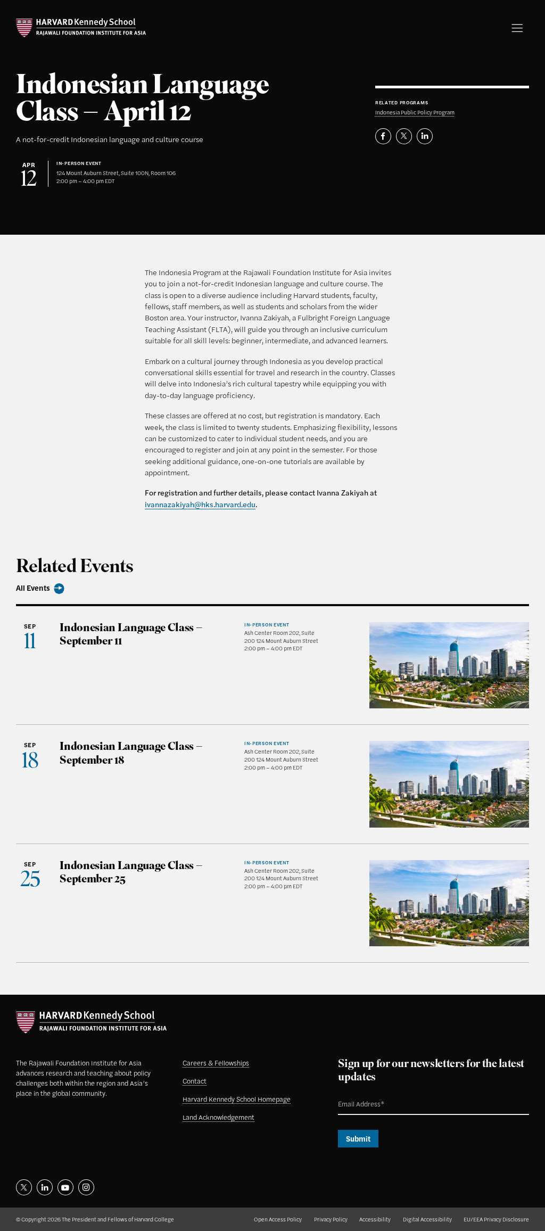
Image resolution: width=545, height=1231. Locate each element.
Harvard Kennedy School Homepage (237, 1099)
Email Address (352, 1095)
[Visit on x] (24, 1187)
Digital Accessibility (427, 1219)
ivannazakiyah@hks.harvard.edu (200, 504)
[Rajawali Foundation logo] (81, 28)
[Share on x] (404, 136)
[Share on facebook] (383, 136)
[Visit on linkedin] (45, 1187)
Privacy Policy (331, 1219)
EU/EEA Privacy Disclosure (496, 1219)
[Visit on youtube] (65, 1187)
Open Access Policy (278, 1219)
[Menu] (517, 28)
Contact (195, 1081)
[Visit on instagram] (86, 1187)
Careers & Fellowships (216, 1063)
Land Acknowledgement (218, 1117)
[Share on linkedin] (425, 136)
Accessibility (375, 1219)
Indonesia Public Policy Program (415, 112)
